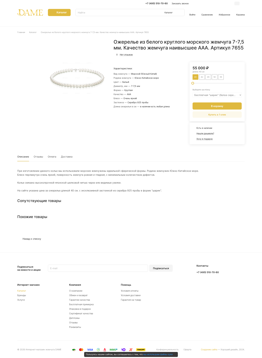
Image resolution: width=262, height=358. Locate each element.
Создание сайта (209, 349)
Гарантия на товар (131, 299)
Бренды (21, 295)
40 (195, 77)
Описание (23, 156)
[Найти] (181, 12)
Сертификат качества (81, 313)
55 (221, 77)
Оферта (187, 349)
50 (214, 77)
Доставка (66, 156)
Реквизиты (75, 327)
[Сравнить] (235, 54)
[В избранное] (228, 54)
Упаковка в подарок (80, 308)
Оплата (52, 156)
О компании (75, 290)
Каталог (21, 290)
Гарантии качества (79, 299)
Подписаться (161, 268)
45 (208, 77)
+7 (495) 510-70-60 (156, 3)
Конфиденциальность (167, 349)
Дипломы (74, 318)
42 (202, 77)
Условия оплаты (129, 290)
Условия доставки (131, 295)
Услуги (21, 299)
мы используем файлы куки (158, 354)
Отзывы (38, 156)
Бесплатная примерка (81, 304)
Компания (75, 284)
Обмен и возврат (78, 295)
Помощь (126, 284)
